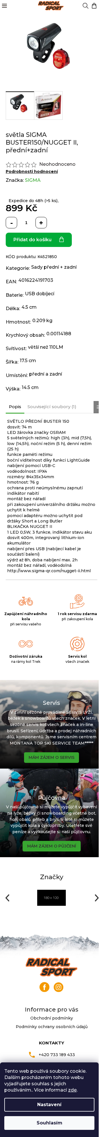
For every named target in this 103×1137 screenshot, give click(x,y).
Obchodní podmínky (51, 1018)
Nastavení (49, 1104)
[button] (7, 897)
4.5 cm (29, 307)
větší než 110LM (45, 347)
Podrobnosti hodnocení (32, 171)
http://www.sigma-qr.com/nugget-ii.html (49, 570)
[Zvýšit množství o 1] (41, 222)
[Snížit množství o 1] (11, 222)
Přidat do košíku (32, 239)
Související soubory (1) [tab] (51, 406)
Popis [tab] (15, 406)
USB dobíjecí (39, 293)
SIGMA (33, 180)
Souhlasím (49, 1123)
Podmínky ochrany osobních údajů (52, 1026)
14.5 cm (30, 387)
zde (72, 1090)
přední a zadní (45, 374)
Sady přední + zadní (54, 267)
